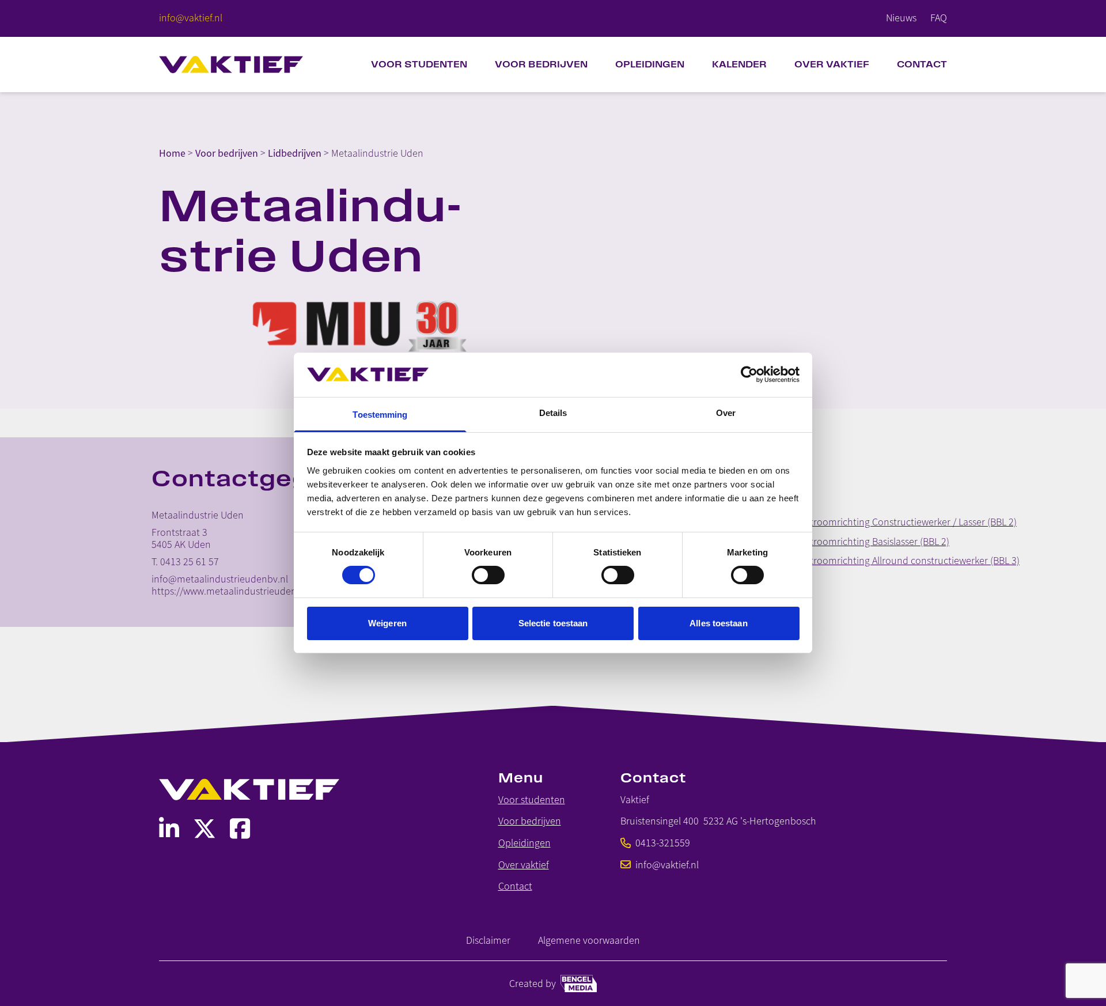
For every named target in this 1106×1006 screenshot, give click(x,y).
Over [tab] (726, 413)
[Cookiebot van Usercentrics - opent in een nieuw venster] (749, 374)
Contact (922, 64)
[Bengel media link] (578, 983)
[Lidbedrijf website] (356, 324)
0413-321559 (662, 843)
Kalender (739, 64)
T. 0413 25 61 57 (185, 562)
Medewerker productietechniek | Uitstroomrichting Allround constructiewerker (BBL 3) (836, 560)
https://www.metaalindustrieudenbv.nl (234, 591)
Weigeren (387, 623)
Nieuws (901, 18)
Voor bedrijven (541, 64)
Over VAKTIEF (831, 64)
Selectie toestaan (553, 623)
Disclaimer (488, 941)
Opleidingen (649, 64)
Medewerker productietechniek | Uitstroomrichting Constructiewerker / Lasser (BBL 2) (835, 522)
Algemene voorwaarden (589, 941)
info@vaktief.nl (667, 865)
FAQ (938, 18)
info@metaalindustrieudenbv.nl (219, 579)
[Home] (231, 64)
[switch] (488, 575)
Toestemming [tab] (380, 414)
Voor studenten (419, 64)
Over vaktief (523, 865)
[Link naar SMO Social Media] (169, 829)
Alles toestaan (718, 623)
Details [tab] (553, 413)
